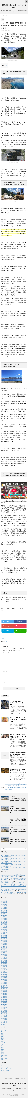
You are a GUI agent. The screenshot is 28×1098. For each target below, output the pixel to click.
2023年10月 (4, 952)
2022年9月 (4, 973)
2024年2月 (4, 946)
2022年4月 (4, 980)
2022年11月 (4, 969)
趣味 (2, 1056)
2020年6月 (4, 1015)
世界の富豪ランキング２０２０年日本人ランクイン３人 (18, 770)
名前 (5, 671)
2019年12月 (4, 1024)
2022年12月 (4, 968)
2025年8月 (4, 919)
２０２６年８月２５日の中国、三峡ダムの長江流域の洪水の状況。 (18, 800)
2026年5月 (4, 905)
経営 (2, 1049)
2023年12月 (4, 949)
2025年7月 (4, 921)
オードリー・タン (6, 1030)
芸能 (2, 1052)
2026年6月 (4, 904)
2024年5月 (4, 941)
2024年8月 (4, 937)
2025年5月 (4, 924)
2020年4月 (4, 1018)
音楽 (2, 1060)
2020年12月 (4, 1005)
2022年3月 (4, 982)
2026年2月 (4, 910)
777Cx (18, 876)
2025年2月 (4, 929)
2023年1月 (4, 966)
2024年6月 (4, 940)
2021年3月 (4, 1001)
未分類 (3, 1042)
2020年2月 (4, 1021)
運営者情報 (16, 1078)
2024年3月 (4, 944)
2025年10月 (4, 916)
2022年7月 (4, 976)
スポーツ (3, 1031)
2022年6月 (4, 977)
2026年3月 (4, 909)
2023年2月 (4, 965)
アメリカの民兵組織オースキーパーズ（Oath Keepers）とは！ (18, 702)
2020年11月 (4, 1007)
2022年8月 (4, 974)
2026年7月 (4, 902)
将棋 (2, 1036)
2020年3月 (4, 1019)
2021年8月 (4, 993)
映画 (2, 1039)
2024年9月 (4, 935)
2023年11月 (4, 951)
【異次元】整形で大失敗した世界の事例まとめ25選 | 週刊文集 (14, 886)
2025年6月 (4, 923)
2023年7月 (4, 957)
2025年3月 (4, 927)
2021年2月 (4, 1002)
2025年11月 (4, 915)
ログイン (3, 1065)
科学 (2, 1047)
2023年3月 (4, 963)
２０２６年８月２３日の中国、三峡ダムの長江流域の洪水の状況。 (18, 820)
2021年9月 (4, 991)
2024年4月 (4, 943)
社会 (2, 1045)
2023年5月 (4, 960)
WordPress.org (5, 1070)
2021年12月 (4, 987)
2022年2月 (4, 983)
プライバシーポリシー (8, 1078)
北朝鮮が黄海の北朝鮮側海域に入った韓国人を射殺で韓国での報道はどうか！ (18, 754)
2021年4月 (4, 999)
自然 (2, 1050)
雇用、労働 (4, 1058)
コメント (6, 652)
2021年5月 (4, 998)
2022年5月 (4, 979)
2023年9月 (4, 954)
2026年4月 (4, 907)
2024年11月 (4, 932)
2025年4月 (4, 926)
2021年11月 (4, 988)
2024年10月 (4, 933)
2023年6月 (4, 958)
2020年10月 (4, 1008)
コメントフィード (6, 1068)
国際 (3, 638)
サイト (4, 682)
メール (5, 677)
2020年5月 (4, 1016)
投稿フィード (4, 1067)
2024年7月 (4, 938)
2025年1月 (4, 930)
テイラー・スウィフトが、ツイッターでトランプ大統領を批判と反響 (18, 719)
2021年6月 (4, 996)
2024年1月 (4, 948)
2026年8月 (4, 901)
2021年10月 (4, 990)
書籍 (2, 1041)
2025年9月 (4, 918)
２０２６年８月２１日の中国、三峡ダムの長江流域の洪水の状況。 (18, 841)
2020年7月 (4, 1013)
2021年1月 (4, 1004)
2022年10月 (4, 971)
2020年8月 (4, 1012)
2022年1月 (4, 985)
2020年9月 (4, 1010)
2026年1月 (4, 912)
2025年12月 (4, 913)
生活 (2, 1044)
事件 (2, 1033)
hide (6, 65)
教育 (2, 1038)
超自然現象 (4, 1055)
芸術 (2, 1053)
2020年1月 (4, 1022)
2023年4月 (4, 962)
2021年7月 (4, 994)
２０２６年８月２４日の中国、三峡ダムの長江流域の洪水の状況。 (18, 810)
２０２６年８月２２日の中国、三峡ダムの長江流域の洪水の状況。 (18, 831)
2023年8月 (4, 955)
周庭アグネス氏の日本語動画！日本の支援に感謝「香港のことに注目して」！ (18, 736)
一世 (7, 641)
